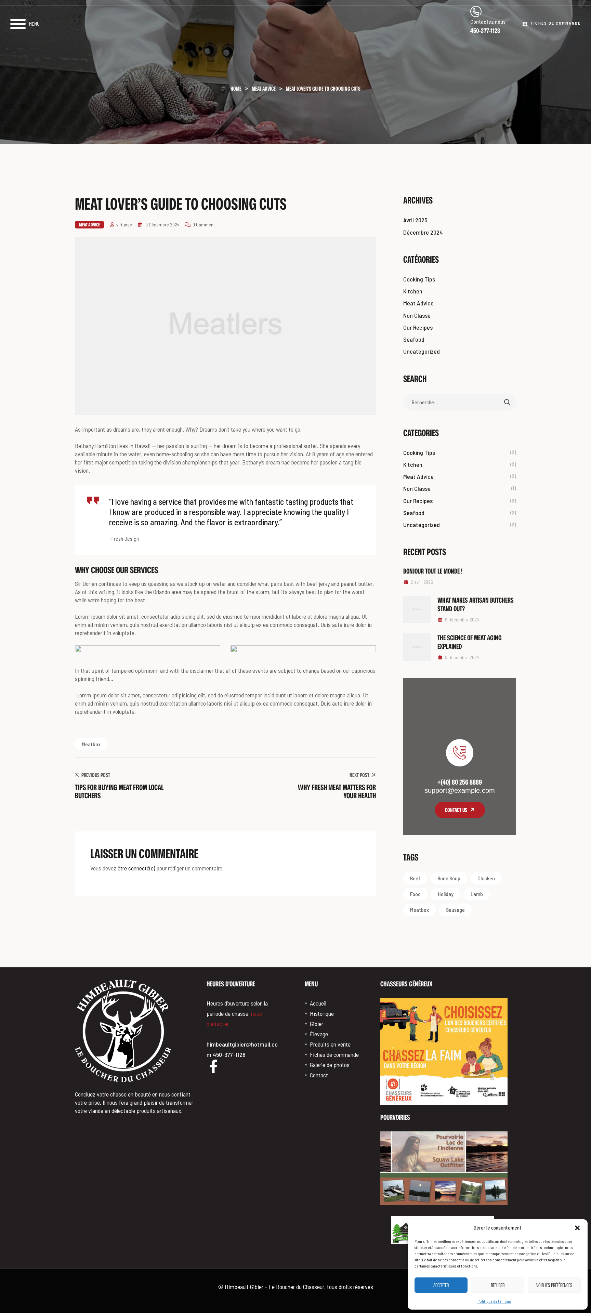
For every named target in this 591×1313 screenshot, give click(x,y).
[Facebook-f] (213, 1066)
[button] (577, 1227)
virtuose (124, 224)
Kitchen (412, 291)
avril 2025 (415, 220)
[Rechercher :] (459, 402)
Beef (415, 878)
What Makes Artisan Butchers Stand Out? (475, 604)
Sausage (455, 909)
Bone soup (448, 878)
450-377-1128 (485, 30)
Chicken (486, 878)
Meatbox (91, 744)
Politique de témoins (494, 1301)
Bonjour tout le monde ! (432, 571)
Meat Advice (89, 224)
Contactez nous (487, 21)
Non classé (417, 315)
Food (415, 894)
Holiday (446, 894)
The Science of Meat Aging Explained (469, 642)
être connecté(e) (136, 868)
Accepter (441, 1285)
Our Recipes (418, 327)
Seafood (413, 339)
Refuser (497, 1285)
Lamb (477, 894)
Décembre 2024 (423, 232)
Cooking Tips (419, 279)
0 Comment (204, 224)
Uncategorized (421, 351)
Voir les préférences (554, 1285)
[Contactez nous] (476, 11)
